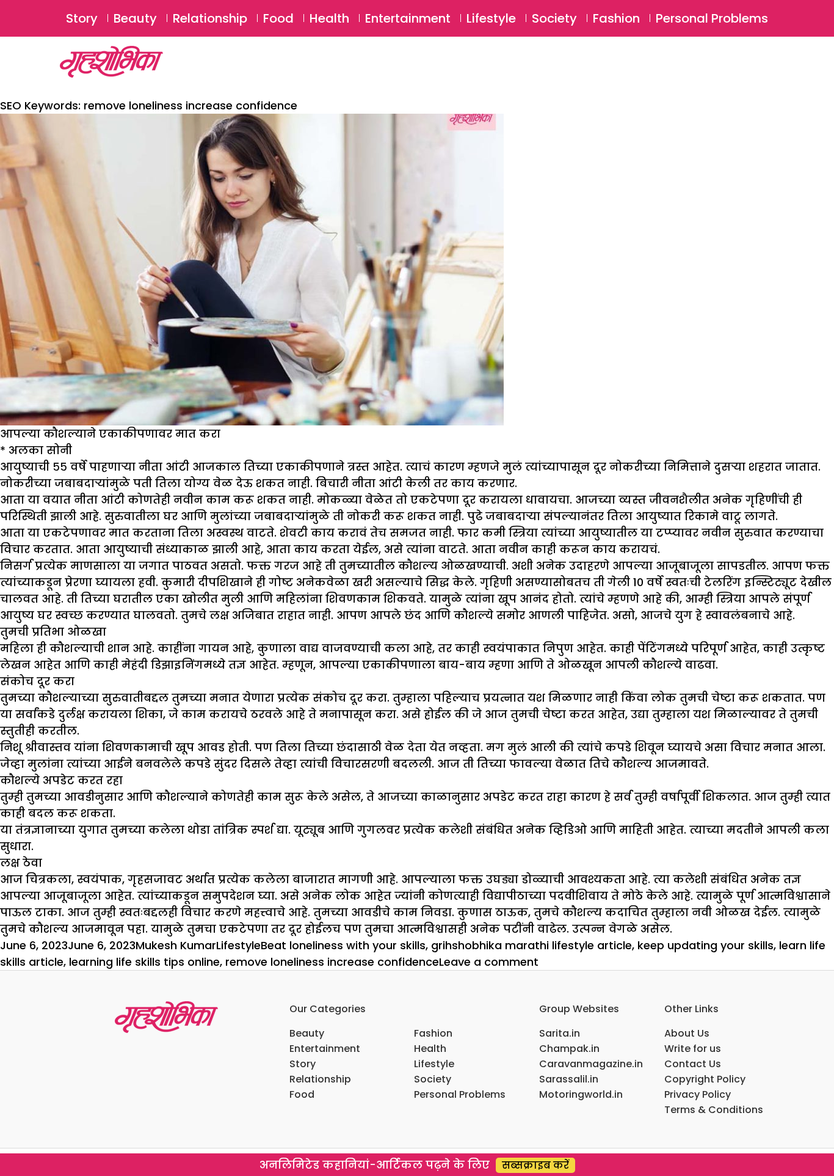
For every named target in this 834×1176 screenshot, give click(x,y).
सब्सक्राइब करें (535, 1165)
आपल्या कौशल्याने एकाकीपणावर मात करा (110, 433)
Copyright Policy (704, 1079)
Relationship (210, 18)
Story (82, 18)
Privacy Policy (697, 1094)
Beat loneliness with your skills (343, 945)
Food (278, 18)
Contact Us (692, 1064)
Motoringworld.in (581, 1094)
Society (554, 18)
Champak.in (569, 1049)
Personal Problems (712, 18)
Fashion (616, 18)
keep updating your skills (705, 945)
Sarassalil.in (568, 1079)
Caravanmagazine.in (591, 1064)
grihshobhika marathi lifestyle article (531, 945)
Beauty (135, 18)
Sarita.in (559, 1033)
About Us (686, 1033)
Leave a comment (488, 961)
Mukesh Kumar (176, 945)
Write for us (692, 1049)
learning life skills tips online (144, 961)
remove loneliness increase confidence (332, 961)
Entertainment (408, 18)
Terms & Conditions (713, 1110)
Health (329, 18)
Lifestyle (491, 18)
